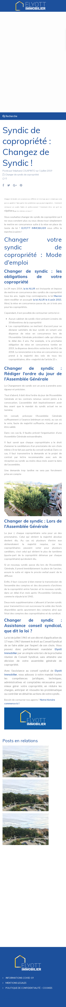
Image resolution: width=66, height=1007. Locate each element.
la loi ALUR (29, 288)
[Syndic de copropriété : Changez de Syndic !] (33, 496)
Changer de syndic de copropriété (22, 174)
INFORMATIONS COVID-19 (20, 977)
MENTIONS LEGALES (16, 983)
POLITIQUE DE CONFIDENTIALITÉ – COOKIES (29, 988)
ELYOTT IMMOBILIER (33, 228)
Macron (58, 295)
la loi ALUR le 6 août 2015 (47, 299)
